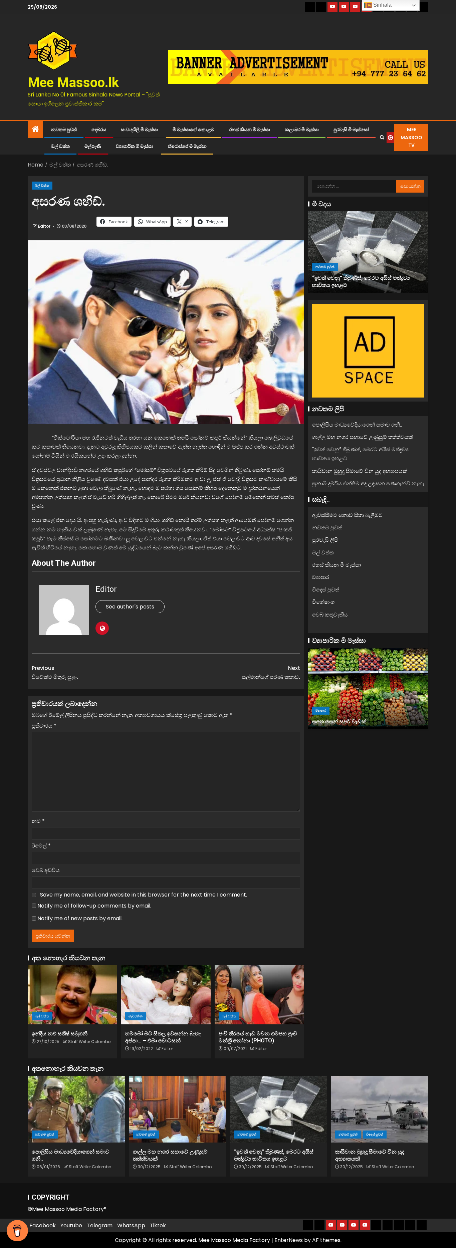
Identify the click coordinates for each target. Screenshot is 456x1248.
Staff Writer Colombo (89, 1041)
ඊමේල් (41, 845)
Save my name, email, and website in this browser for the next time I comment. (143, 895)
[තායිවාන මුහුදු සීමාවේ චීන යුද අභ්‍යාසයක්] (379, 1109)
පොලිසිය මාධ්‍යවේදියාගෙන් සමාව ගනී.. (357, 425)
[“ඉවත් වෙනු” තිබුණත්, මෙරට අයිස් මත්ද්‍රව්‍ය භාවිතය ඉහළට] (368, 252)
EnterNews (288, 1240)
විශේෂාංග (323, 602)
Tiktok (158, 1225)
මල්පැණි (92, 146)
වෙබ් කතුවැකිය (330, 614)
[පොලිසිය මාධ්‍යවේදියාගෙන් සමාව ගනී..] (76, 1109)
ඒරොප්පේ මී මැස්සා (187, 146)
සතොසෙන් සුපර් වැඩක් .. (341, 721)
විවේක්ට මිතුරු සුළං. (55, 672)
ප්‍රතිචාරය (44, 726)
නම (38, 821)
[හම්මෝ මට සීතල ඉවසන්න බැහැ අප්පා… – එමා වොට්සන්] (166, 994)
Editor (44, 226)
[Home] (35, 129)
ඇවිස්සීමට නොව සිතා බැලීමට (347, 515)
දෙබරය (98, 129)
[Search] (382, 137)
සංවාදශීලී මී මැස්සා (139, 129)
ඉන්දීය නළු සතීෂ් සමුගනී (59, 1033)
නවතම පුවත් (64, 129)
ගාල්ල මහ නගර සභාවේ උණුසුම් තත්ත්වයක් (362, 437)
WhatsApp (131, 1225)
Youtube (71, 1225)
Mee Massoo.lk (73, 82)
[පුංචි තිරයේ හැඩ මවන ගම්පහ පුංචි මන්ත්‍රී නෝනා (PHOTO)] (259, 994)
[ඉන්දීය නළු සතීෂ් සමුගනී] (72, 994)
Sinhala (382, 5)
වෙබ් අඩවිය (46, 870)
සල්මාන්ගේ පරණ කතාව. (271, 672)
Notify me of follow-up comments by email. (94, 906)
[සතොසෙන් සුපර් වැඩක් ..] (368, 688)
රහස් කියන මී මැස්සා (249, 129)
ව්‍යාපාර (320, 577)
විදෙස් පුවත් (325, 589)
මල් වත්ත (60, 146)
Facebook (42, 1225)
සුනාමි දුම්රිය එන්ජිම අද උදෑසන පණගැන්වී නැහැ (368, 483)
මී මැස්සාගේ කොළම (193, 129)
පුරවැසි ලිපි (325, 540)
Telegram (99, 1225)
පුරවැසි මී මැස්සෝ (351, 129)
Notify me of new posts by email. (80, 918)
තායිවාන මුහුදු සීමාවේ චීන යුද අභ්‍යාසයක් (359, 471)
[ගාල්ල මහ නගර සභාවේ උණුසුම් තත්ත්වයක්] (177, 1109)
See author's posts (130, 606)
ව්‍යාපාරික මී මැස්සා (134, 146)
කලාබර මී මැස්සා (302, 129)
